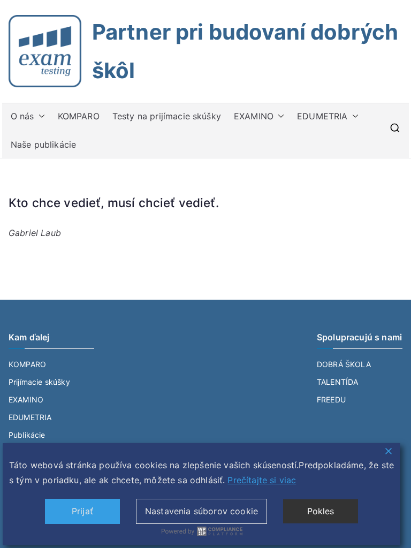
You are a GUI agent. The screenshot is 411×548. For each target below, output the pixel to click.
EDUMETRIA (322, 116)
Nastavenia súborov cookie (201, 511)
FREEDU (331, 399)
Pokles (320, 511)
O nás (22, 116)
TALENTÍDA (337, 381)
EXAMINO (253, 116)
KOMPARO (79, 116)
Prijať (82, 511)
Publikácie (27, 434)
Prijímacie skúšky (39, 381)
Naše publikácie (43, 144)
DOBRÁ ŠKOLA (344, 364)
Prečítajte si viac (261, 480)
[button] (39, 116)
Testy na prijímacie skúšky (166, 116)
